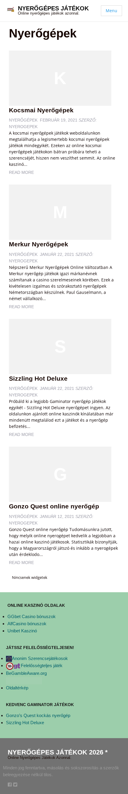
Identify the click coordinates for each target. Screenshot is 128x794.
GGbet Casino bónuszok (31, 616)
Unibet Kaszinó (22, 630)
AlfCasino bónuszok (26, 623)
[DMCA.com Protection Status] (24, 680)
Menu (111, 10)
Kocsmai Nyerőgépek (41, 110)
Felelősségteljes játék (42, 665)
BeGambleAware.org (26, 673)
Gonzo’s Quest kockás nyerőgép (38, 715)
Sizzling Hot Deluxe (38, 378)
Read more (21, 172)
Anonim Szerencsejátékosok (40, 658)
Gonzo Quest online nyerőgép (54, 506)
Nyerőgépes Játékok (53, 8)
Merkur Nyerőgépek (38, 244)
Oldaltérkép (17, 687)
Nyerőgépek (23, 120)
